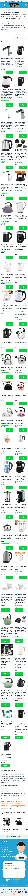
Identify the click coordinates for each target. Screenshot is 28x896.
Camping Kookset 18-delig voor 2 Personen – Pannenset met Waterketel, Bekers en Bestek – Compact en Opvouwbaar (21, 157)
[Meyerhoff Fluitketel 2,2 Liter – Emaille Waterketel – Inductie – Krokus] (7, 439)
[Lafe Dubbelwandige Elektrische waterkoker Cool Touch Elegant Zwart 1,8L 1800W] (7, 746)
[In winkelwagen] (9, 72)
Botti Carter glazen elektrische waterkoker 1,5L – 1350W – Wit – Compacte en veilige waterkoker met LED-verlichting (21, 537)
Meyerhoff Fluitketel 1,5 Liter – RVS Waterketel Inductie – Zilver (21, 369)
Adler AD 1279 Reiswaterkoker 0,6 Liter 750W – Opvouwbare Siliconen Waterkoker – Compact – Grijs (21, 630)
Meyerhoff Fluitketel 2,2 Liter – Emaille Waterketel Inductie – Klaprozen (21, 395)
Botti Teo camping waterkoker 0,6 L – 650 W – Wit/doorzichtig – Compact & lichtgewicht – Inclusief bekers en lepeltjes (7, 598)
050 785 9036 (6, 854)
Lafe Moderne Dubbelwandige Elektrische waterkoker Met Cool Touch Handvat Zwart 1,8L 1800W (21, 92)
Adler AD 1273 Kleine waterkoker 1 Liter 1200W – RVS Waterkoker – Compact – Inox (21, 449)
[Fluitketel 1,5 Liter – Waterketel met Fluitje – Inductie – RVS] (7, 359)
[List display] (26, 42)
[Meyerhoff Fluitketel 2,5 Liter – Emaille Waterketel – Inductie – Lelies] (21, 412)
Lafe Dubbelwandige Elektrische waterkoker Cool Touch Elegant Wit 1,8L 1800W (20, 277)
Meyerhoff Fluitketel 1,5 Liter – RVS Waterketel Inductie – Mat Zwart (7, 395)
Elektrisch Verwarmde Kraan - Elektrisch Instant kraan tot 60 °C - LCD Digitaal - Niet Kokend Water (6, 661)
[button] (1, 1)
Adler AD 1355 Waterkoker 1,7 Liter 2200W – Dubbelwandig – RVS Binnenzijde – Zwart (20, 477)
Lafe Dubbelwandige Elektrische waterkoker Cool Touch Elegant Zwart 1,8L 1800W (6, 757)
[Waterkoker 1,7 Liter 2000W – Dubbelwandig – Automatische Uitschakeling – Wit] (21, 557)
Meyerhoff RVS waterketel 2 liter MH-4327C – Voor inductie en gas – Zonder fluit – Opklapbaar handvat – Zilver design (7, 537)
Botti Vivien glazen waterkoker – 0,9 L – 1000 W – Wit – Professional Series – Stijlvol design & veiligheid (7, 307)
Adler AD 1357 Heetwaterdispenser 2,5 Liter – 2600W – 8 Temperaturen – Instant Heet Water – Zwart (21, 507)
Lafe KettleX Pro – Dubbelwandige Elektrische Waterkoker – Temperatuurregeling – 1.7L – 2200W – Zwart (20, 61)
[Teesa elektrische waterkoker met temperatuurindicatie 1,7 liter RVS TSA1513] (7, 714)
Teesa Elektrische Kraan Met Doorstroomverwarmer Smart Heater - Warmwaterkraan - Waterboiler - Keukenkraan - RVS (7, 62)
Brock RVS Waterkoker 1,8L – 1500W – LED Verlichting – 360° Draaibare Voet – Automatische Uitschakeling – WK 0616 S (7, 156)
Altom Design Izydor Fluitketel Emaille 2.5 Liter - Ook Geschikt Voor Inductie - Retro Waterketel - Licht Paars (7, 218)
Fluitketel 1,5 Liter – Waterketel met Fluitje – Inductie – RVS (7, 369)
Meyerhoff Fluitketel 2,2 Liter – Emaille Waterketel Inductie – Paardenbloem (7, 422)
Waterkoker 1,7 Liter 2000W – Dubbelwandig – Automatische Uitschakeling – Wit (21, 567)
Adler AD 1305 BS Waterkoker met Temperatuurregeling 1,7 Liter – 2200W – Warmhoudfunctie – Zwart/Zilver (21, 248)
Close (14, 885)
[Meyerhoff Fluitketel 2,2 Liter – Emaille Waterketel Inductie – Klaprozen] (21, 386)
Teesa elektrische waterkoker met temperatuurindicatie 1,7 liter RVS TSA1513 (7, 724)
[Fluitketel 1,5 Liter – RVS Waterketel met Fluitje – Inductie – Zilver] (21, 333)
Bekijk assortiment (2, 5)
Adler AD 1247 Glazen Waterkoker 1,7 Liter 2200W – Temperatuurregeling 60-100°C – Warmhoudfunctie (6, 478)
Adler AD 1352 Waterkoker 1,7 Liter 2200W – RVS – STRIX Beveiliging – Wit (21, 217)
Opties (5, 610)
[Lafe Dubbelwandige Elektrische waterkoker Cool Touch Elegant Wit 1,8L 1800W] (21, 266)
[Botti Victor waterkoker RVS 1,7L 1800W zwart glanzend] (7, 333)
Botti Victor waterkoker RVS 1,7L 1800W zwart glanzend (6, 342)
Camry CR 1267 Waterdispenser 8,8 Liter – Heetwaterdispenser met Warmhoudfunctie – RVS (7, 507)
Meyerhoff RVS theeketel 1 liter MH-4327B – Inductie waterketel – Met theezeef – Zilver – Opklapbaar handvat (7, 277)
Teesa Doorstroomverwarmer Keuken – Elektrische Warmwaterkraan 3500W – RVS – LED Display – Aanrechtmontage (7, 125)
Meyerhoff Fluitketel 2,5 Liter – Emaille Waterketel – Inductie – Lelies (21, 422)
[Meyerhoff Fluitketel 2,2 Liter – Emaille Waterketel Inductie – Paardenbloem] (7, 412)
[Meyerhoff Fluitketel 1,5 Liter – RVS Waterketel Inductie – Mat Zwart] (7, 386)
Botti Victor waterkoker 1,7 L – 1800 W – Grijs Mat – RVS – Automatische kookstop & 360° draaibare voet (7, 568)
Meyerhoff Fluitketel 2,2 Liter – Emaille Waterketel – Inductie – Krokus (7, 448)
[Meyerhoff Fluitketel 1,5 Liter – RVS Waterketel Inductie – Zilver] (21, 359)
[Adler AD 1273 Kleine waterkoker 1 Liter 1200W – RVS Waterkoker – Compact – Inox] (21, 439)
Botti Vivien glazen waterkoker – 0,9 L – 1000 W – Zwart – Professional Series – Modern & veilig (21, 186)
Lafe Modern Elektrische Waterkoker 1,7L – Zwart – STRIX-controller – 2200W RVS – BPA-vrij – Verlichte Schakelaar (21, 693)
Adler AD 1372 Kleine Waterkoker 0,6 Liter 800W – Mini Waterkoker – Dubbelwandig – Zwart (7, 247)
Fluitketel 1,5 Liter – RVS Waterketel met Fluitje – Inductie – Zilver (20, 342)
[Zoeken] (4, 5)
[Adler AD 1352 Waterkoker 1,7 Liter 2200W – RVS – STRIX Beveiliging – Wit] (21, 207)
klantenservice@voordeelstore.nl (11, 857)
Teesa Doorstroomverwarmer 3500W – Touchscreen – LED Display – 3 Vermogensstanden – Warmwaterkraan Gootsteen (21, 126)
